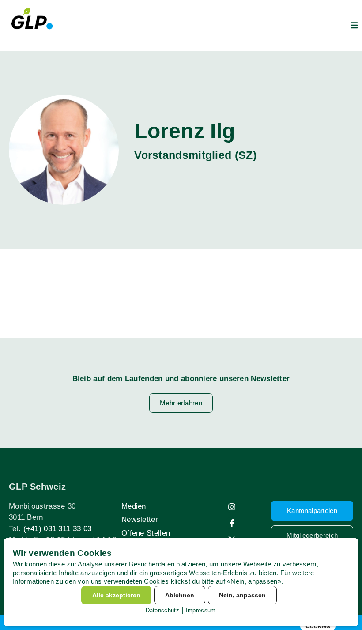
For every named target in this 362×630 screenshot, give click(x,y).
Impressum (201, 610)
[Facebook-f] (232, 523)
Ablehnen (179, 595)
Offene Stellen (145, 533)
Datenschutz (162, 610)
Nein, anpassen (242, 595)
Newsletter (139, 519)
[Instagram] (232, 507)
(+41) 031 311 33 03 (57, 528)
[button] (354, 25)
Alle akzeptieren (116, 595)
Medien (133, 506)
